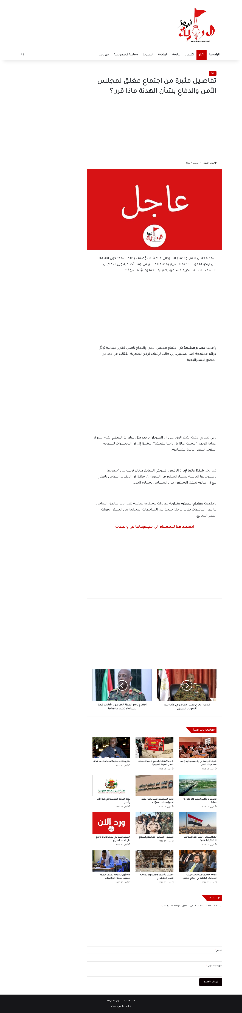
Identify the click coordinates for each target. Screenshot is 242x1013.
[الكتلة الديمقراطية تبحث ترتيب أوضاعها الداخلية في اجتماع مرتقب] (197, 861)
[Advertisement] (154, 127)
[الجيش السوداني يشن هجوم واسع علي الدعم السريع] (111, 823)
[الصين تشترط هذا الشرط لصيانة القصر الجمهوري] (154, 861)
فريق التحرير (208, 163)
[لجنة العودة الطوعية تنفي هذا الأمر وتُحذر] (111, 785)
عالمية (176, 54)
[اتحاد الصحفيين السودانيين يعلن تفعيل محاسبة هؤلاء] (154, 785)
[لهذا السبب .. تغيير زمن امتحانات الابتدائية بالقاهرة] (197, 823)
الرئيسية (214, 54)
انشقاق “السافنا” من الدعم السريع (156, 837)
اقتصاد (189, 54)
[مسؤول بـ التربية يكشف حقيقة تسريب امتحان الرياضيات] (111, 861)
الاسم (218, 951)
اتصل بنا (148, 54)
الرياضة (162, 54)
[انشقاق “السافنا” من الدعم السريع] (154, 823)
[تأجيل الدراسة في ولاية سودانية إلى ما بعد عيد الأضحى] (197, 747)
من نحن (104, 54)
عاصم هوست (117, 1006)
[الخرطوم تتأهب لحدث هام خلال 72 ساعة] (197, 785)
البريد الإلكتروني (214, 966)
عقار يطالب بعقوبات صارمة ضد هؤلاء (111, 761)
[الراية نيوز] (197, 25)
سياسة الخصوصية (126, 54)
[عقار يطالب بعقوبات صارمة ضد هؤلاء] (111, 747)
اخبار (201, 54)
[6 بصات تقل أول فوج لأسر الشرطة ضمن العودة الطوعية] (154, 747)
